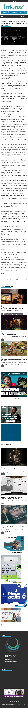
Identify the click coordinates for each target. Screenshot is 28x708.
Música (14, 313)
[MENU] (27, 16)
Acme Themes (14, 705)
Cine (2, 313)
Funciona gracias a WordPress (8, 704)
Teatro (2, 273)
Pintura (18, 313)
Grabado (5, 313)
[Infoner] (2, 16)
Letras (2, 503)
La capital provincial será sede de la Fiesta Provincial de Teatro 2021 (21, 279)
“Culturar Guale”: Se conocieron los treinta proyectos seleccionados (6, 279)
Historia (2, 474)
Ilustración (10, 313)
